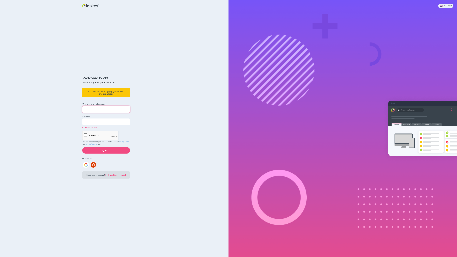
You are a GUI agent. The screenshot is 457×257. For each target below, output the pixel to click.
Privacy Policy (124, 142)
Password (86, 116)
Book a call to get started (115, 175)
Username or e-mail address (93, 104)
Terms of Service (91, 144)
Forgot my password (89, 127)
